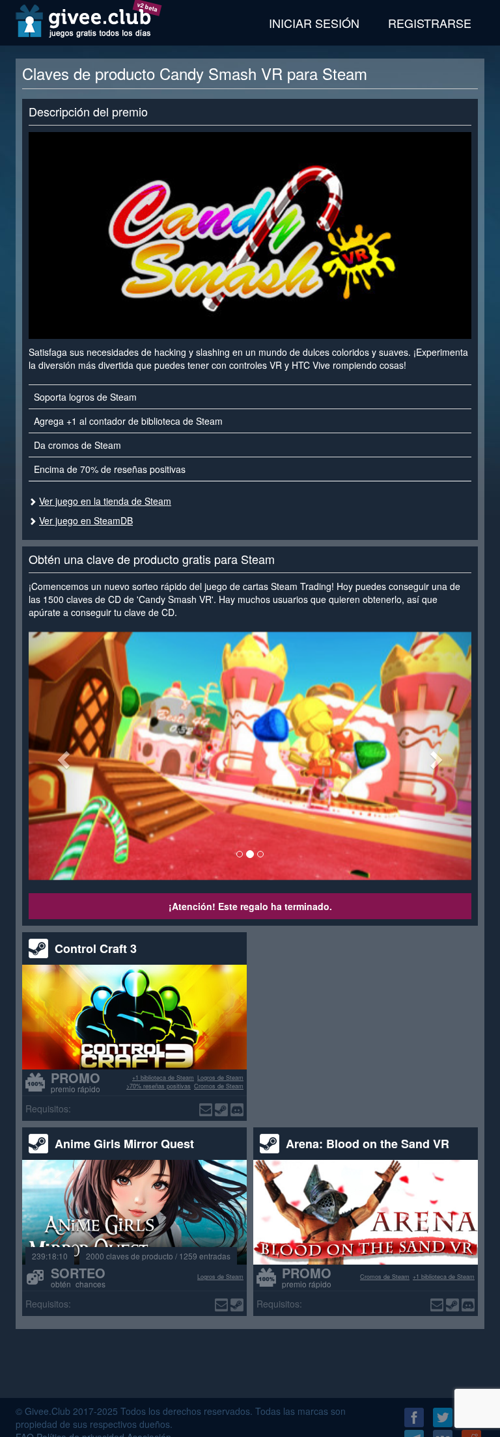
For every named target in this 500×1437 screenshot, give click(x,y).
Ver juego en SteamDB (86, 520)
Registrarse (429, 22)
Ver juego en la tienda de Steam (105, 500)
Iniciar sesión (314, 22)
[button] (62, 756)
